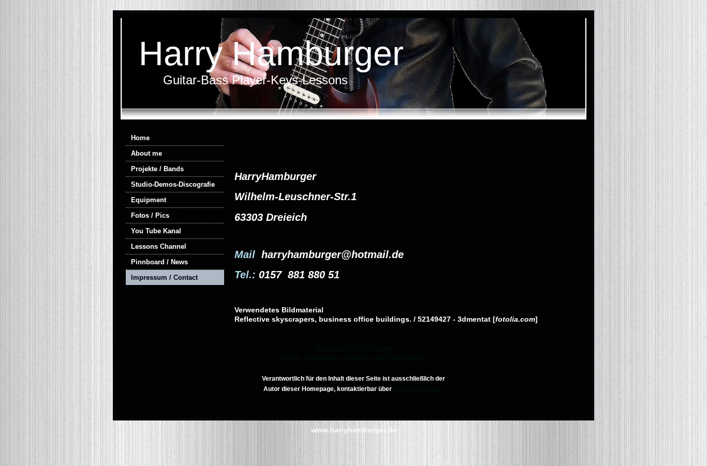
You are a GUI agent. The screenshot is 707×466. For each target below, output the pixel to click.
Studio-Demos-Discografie (173, 184)
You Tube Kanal (156, 231)
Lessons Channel (158, 246)
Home (140, 138)
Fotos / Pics (150, 215)
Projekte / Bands (157, 169)
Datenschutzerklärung (354, 347)
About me (146, 153)
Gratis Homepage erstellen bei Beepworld (354, 357)
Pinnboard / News (159, 262)
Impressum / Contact (164, 277)
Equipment (148, 200)
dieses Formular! (418, 389)
